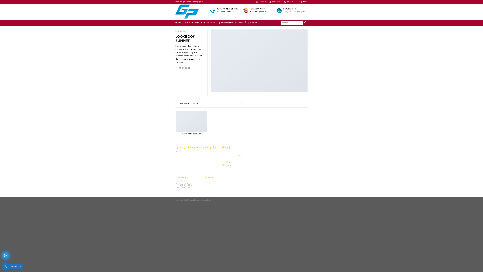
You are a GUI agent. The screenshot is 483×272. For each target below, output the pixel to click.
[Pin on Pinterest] (186, 68)
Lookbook (180, 31)
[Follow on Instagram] (301, 2)
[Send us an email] (306, 2)
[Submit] (305, 23)
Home (178, 23)
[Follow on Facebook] (299, 2)
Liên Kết (243, 23)
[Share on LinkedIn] (189, 68)
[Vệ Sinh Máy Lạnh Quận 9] (190, 12)
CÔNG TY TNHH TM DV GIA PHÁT (199, 23)
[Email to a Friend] (183, 68)
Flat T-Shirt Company (189, 104)
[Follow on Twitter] (304, 2)
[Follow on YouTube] (189, 185)
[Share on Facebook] (177, 68)
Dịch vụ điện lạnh (227, 23)
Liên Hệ (253, 23)
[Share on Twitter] (180, 68)
